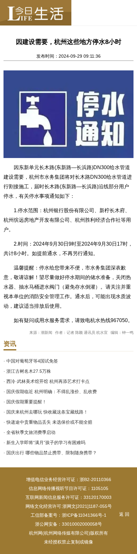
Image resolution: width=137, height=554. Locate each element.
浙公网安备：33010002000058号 (68, 524)
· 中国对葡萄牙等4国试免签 (31, 360)
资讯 (10, 343)
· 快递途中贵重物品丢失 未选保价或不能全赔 (48, 422)
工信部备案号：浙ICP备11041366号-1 (68, 515)
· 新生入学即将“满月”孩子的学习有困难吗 (44, 442)
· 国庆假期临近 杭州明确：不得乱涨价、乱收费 (50, 391)
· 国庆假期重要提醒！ (25, 401)
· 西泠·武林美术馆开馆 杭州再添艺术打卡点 (47, 381)
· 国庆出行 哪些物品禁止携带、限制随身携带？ (50, 452)
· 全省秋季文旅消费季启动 (29, 432)
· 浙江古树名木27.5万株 (27, 371)
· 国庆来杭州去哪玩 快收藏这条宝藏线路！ (46, 411)
